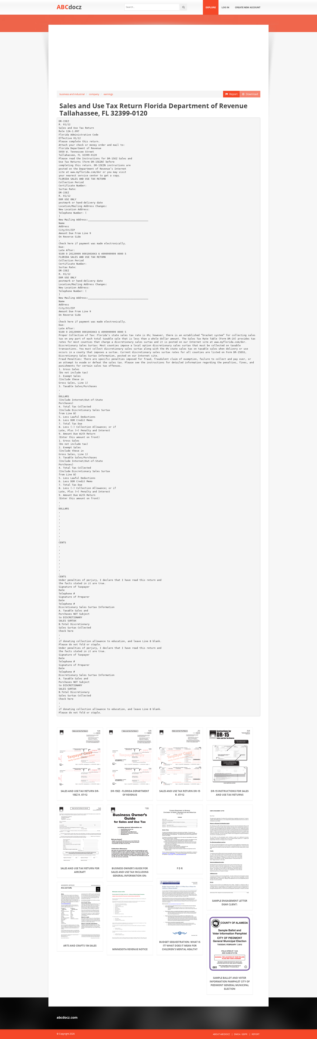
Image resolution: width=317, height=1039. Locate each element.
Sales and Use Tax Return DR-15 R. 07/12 (179, 792)
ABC (69, 7)
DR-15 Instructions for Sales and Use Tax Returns (230, 792)
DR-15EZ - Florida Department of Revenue (130, 792)
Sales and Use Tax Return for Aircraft (80, 870)
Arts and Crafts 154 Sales (79, 945)
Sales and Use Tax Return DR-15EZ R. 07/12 (80, 792)
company (94, 94)
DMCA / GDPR (240, 1034)
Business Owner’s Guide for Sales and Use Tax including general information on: (129, 872)
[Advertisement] (158, 57)
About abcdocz (221, 1034)
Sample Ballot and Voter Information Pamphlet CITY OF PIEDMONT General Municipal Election (230, 983)
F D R (180, 868)
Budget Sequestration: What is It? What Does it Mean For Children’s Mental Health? (179, 945)
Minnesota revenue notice (129, 949)
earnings (108, 94)
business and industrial (72, 94)
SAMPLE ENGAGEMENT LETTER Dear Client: (229, 902)
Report (233, 94)
